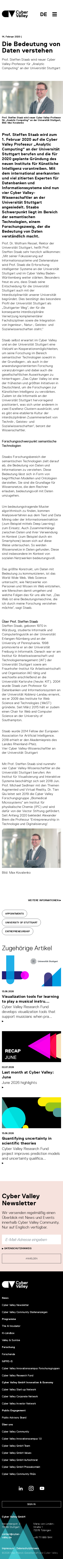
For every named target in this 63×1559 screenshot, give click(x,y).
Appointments (14, 913)
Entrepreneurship (17, 931)
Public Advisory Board (14, 1417)
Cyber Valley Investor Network (19, 1403)
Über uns (7, 1424)
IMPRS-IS (7, 1361)
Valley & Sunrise (11, 1340)
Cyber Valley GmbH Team (16, 1445)
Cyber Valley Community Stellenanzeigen (25, 1312)
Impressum (8, 1548)
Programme (9, 1319)
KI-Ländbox (8, 1333)
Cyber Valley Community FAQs (19, 1474)
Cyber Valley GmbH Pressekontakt (21, 1466)
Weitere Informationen (43, 900)
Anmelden (31, 1258)
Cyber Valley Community (15, 1431)
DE (43, 14)
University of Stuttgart (21, 922)
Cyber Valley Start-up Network (19, 1389)
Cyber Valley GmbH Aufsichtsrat (20, 1460)
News (5, 1298)
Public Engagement (14, 1410)
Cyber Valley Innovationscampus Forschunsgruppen (31, 1368)
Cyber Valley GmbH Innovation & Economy (27, 1382)
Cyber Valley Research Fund (17, 1375)
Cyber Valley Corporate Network (20, 1396)
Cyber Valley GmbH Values (16, 1452)
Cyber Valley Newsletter (15, 1305)
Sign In (31, 1504)
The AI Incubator (11, 1326)
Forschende (8, 1354)
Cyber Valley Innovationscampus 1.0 (22, 1438)
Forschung (8, 1347)
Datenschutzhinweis (18, 1248)
